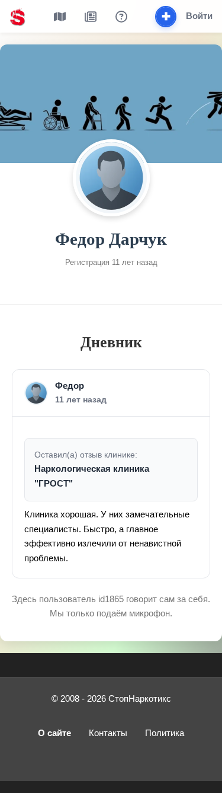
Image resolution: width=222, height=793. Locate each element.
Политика (164, 733)
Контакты (108, 733)
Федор (69, 386)
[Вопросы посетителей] (121, 16)
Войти (199, 16)
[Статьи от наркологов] (91, 16)
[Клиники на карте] (60, 16)
